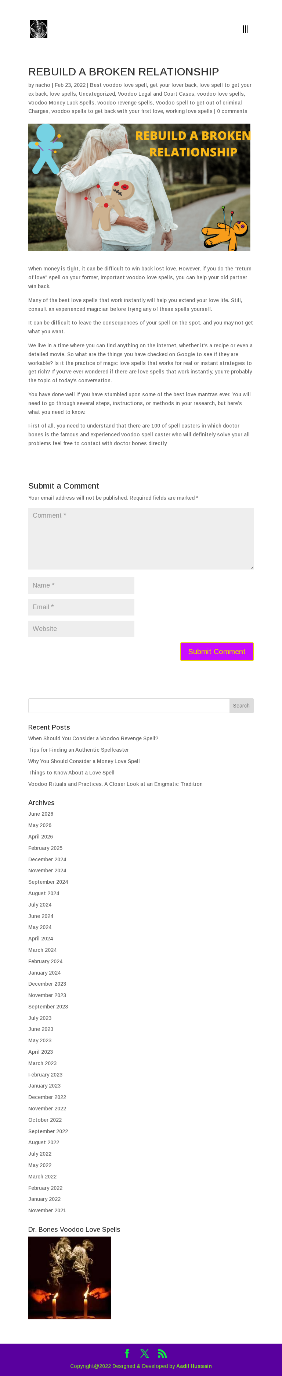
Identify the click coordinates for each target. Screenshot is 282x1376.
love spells (63, 94)
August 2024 (43, 893)
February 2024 (45, 961)
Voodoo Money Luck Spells (61, 103)
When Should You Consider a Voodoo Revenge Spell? (93, 738)
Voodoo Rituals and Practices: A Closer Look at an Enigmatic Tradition (115, 784)
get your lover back (173, 85)
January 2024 (44, 973)
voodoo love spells (220, 94)
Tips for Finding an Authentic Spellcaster (78, 750)
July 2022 (39, 1154)
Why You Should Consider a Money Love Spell (84, 761)
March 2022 (42, 1177)
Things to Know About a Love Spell (71, 773)
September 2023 (48, 1007)
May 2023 (39, 1040)
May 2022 (39, 1165)
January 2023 (44, 1086)
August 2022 (43, 1142)
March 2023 (42, 1063)
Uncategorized (97, 94)
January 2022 (44, 1199)
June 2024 (40, 916)
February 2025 (45, 848)
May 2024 (39, 927)
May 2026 (39, 825)
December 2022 (47, 1097)
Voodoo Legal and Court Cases (156, 94)
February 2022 (45, 1188)
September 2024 (48, 882)
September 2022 (48, 1131)
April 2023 (40, 1052)
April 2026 (40, 837)
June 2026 (40, 814)
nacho (42, 85)
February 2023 (45, 1075)
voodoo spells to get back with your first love (107, 111)
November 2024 (47, 870)
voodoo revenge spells (125, 103)
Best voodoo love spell (118, 85)
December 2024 (47, 859)
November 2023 (47, 995)
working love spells (189, 111)
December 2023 (47, 984)
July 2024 (39, 905)
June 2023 (40, 1029)
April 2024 (40, 938)
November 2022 (47, 1108)
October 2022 (45, 1120)
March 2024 (42, 950)
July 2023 (39, 1018)
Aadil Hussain (194, 1366)
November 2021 (47, 1210)
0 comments (232, 111)
